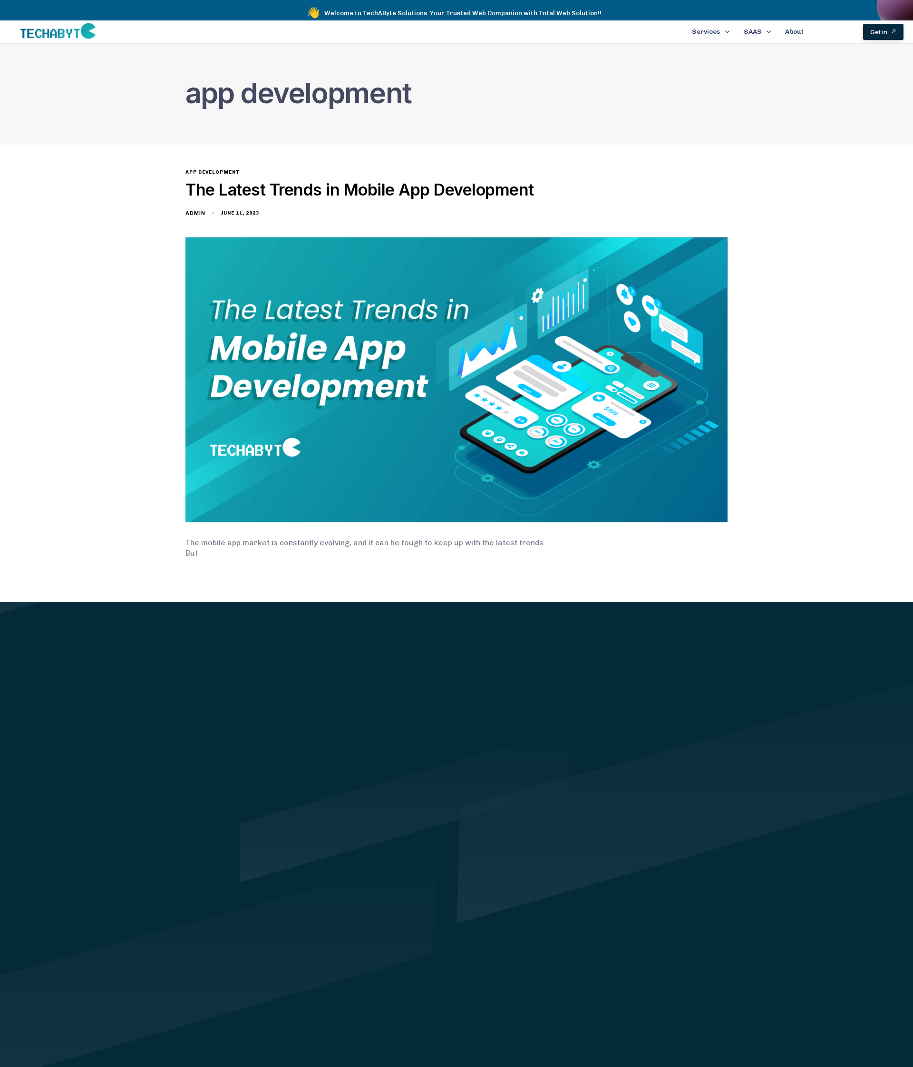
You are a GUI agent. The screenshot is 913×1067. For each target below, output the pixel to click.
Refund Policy (349, 897)
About (794, 32)
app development (212, 172)
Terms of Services (357, 866)
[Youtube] (681, 1026)
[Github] (699, 1026)
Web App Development (231, 881)
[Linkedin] (663, 1026)
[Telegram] (717, 1026)
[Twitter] (626, 1026)
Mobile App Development (235, 896)
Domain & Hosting (222, 912)
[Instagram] (645, 1026)
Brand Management (226, 851)
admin (195, 213)
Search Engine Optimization (240, 927)
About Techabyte (355, 851)
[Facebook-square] (608, 1026)
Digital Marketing (222, 866)
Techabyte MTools (223, 957)
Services (706, 32)
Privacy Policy (350, 882)
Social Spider (214, 942)
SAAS (753, 32)
